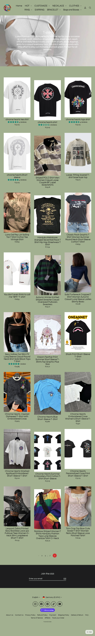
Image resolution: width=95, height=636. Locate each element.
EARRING (39, 9)
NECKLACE (58, 5)
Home (19, 5)
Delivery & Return (77, 615)
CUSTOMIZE (41, 5)
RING (27, 9)
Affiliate (47, 618)
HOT (27, 5)
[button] (13, 122)
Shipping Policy (63, 615)
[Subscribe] (64, 579)
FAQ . (87, 615)
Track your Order (58, 618)
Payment (52, 615)
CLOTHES (74, 5)
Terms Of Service (37, 618)
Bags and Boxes (71, 9)
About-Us (9, 615)
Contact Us (19, 615)
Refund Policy (42, 615)
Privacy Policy (30, 615)
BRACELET (53, 9)
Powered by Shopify (47, 621)
